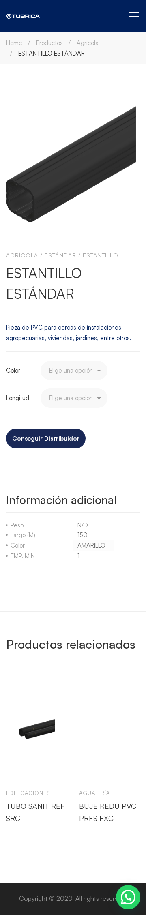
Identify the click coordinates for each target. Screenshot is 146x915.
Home (14, 43)
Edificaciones (28, 793)
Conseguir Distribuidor (45, 438)
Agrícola (88, 43)
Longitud (17, 398)
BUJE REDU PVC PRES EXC (107, 811)
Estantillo (100, 255)
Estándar (60, 255)
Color (13, 370)
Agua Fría (94, 793)
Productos (49, 43)
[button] (128, 897)
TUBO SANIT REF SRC (35, 811)
